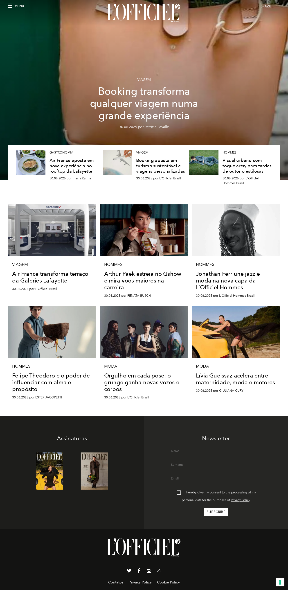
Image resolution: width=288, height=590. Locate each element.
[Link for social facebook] (139, 571)
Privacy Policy (240, 500)
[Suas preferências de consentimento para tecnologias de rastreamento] (280, 582)
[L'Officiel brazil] (144, 13)
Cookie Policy (168, 582)
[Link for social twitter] (129, 571)
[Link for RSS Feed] (159, 571)
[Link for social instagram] (149, 571)
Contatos (115, 582)
